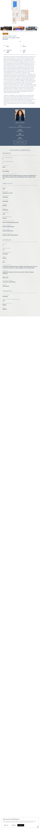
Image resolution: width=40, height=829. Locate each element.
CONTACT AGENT (20, 142)
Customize (13, 825)
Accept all (21, 825)
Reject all (6, 825)
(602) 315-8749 (20, 131)
